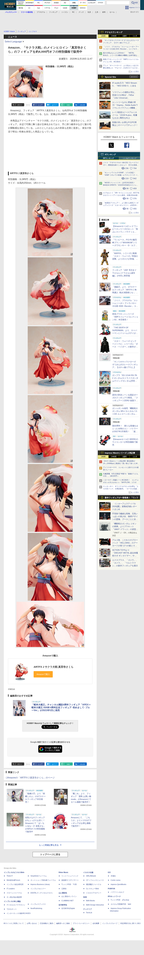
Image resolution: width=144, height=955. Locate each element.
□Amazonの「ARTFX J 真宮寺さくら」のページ (30, 777)
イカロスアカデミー (93, 893)
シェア (40, 105)
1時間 (103, 36)
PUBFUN (111, 889)
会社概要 (96, 923)
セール (112, 12)
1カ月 (135, 36)
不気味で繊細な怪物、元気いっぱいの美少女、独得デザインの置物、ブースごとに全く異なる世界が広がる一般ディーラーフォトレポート (125, 519)
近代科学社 (63, 905)
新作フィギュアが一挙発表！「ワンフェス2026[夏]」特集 (121, 498)
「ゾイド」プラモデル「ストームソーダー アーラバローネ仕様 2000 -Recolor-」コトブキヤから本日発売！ (121, 49)
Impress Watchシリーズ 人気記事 (120, 453)
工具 (96, 12)
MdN (85, 897)
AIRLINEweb (91, 876)
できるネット (12, 909)
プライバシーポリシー (81, 923)
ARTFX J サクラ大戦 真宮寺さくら (53, 666)
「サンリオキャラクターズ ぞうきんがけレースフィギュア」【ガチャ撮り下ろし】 (125, 364)
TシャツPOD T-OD (69, 884)
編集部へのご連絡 (63, 923)
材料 (104, 12)
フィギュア (53, 12)
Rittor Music (63, 872)
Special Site (110, 77)
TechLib (89, 913)
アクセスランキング (113, 32)
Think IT (10, 876)
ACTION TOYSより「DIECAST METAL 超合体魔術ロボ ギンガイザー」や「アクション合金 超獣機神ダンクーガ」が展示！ (125, 555)
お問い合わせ (32, 923)
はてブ (54, 105)
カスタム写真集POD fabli (121, 904)
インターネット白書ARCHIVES (19, 913)
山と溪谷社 (63, 893)
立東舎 (64, 889)
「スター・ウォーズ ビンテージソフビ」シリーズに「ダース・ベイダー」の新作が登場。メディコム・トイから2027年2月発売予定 (125, 346)
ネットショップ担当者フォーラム (43, 880)
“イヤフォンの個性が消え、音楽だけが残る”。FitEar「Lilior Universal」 (124, 95)
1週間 (124, 36)
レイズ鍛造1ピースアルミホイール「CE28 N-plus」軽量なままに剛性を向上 (124, 115)
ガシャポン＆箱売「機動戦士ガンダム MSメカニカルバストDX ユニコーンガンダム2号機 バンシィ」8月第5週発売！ (125, 414)
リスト (28, 105)
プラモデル (41, 12)
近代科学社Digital (68, 908)
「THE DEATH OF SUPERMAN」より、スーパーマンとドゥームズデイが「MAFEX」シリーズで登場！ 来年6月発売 (124, 333)
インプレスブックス (38, 904)
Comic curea (115, 880)
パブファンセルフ (117, 892)
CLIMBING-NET (67, 901)
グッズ (81, 12)
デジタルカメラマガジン (16, 905)
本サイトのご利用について (14, 923)
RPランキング (108, 158)
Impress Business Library (40, 884)
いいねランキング (129, 158)
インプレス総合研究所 (15, 884)
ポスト (19, 105)
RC (73, 12)
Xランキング (110, 154)
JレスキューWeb (92, 889)
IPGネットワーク (114, 896)
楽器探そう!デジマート (70, 880)
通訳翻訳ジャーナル (93, 884)
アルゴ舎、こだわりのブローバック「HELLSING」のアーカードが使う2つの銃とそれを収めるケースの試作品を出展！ (125, 545)
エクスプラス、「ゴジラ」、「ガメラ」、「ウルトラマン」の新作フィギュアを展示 (125, 563)
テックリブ (87, 909)
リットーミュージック (69, 876)
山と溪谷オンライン (69, 896)
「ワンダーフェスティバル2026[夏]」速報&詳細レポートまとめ (124, 506)
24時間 (113, 36)
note (68, 105)
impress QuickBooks (118, 884)
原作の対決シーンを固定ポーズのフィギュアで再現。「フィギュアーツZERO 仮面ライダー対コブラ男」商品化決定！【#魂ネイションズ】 (125, 400)
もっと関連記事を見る (49, 845)
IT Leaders (11, 889)
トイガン (64, 12)
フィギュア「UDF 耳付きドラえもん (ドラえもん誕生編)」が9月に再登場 (124, 273)
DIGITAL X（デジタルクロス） (42, 893)
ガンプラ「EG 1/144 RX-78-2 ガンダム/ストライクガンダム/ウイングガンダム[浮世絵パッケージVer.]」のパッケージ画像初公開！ (125, 381)
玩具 (89, 12)
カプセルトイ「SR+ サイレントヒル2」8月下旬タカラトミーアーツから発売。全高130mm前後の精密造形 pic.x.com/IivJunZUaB (121, 195)
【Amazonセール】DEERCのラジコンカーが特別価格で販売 (125, 442)
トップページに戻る (50, 854)
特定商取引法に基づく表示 (130, 923)
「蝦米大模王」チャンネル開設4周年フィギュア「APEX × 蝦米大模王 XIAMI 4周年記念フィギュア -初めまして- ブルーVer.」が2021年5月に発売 (61, 707)
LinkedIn (82, 105)
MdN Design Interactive (95, 905)
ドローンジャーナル (14, 893)
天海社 (113, 876)
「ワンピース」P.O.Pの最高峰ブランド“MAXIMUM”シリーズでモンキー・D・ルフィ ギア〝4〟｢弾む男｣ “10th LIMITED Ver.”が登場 (124, 245)
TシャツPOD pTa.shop (120, 900)
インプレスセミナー (38, 889)
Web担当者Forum (13, 880)
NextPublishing (36, 908)
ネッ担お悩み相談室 (14, 897)
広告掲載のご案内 (46, 923)
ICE (109, 872)
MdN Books (90, 901)
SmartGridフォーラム (39, 876)
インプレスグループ (109, 923)
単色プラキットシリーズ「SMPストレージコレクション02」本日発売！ (125, 317)
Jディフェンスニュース (95, 880)
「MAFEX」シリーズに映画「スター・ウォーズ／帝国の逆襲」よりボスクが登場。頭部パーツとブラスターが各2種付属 (125, 259)
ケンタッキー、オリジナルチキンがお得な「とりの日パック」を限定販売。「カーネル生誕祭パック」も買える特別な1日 (121, 488)
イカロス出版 (88, 872)
